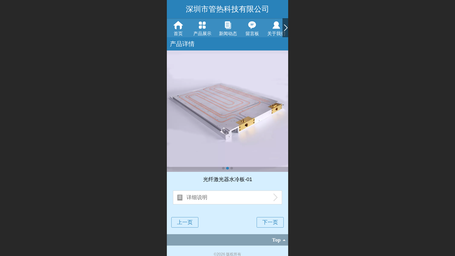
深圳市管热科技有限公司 (227, 9)
